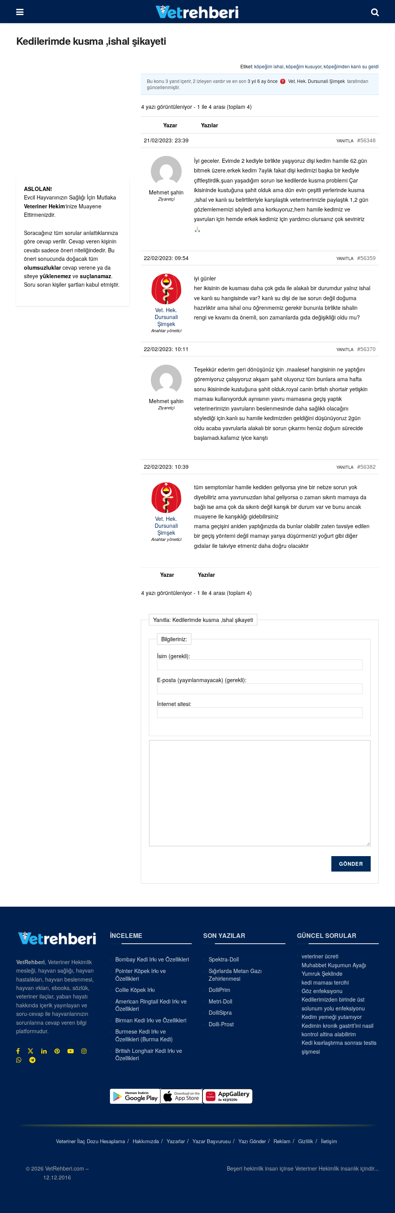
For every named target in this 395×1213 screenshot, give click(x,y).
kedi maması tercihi (325, 982)
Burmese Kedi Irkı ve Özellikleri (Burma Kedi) (144, 1035)
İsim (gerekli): (173, 655)
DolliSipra (220, 1012)
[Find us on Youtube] (71, 1051)
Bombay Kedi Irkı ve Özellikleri (152, 959)
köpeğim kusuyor (303, 66)
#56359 (366, 257)
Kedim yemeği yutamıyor (332, 1016)
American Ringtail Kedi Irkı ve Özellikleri (151, 1005)
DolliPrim (219, 989)
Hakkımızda (146, 1141)
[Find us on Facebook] (18, 1051)
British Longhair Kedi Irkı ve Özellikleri (148, 1054)
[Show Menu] (20, 11)
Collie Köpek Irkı (135, 989)
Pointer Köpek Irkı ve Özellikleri (140, 974)
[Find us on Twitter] (30, 1051)
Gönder (351, 863)
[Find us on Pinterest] (57, 1051)
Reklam (281, 1141)
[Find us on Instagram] (84, 1051)
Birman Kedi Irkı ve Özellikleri (150, 1020)
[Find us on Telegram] (32, 1060)
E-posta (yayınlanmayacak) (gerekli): (201, 679)
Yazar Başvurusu (211, 1141)
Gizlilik (305, 1141)
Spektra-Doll (224, 959)
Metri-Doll (220, 1001)
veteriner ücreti (320, 956)
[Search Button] (375, 11)
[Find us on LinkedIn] (44, 1051)
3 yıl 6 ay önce (263, 81)
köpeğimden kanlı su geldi (351, 66)
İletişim (329, 1141)
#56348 (366, 140)
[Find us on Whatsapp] (19, 1060)
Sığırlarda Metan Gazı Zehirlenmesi (235, 974)
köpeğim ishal (269, 66)
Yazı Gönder (252, 1141)
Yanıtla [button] (344, 140)
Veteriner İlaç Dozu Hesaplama (90, 1141)
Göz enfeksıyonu (322, 991)
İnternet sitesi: (174, 703)
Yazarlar (176, 1141)
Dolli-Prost (221, 1024)
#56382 (366, 466)
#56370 (366, 348)
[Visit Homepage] (197, 11)
